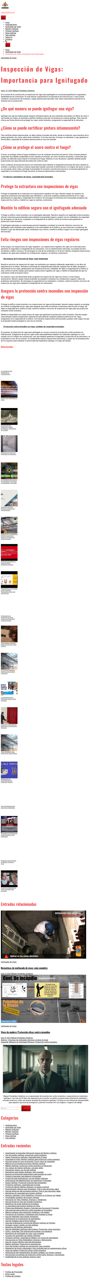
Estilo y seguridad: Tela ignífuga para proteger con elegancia (28, 1231)
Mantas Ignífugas (12, 1130)
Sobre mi (8, 37)
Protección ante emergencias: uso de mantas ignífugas (26, 1178)
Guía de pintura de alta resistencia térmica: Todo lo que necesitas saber (33, 1191)
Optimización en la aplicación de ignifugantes (22, 1219)
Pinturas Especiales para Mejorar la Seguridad (23, 1176)
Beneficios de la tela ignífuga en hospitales (22, 1204)
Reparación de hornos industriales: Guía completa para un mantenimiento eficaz (36, 1248)
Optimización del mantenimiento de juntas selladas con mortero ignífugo (33, 1253)
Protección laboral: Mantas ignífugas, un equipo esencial (27, 1187)
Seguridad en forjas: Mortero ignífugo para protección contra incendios (32, 1159)
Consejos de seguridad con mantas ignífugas (22, 1236)
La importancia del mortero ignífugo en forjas (22, 1206)
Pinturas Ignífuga (12, 31)
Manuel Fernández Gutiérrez (24, 91)
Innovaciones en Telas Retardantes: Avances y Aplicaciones (28, 1240)
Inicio (7, 22)
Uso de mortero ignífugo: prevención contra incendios (26, 1155)
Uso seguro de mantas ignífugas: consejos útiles (24, 1168)
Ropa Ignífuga (10, 33)
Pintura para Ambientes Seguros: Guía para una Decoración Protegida (32, 1208)
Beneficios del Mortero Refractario (18, 1227)
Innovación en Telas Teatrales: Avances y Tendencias (25, 1200)
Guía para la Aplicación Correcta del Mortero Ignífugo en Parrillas (30, 1223)
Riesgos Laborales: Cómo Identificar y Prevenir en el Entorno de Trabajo (33, 1195)
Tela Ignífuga (10, 35)
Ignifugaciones (11, 25)
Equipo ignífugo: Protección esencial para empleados (26, 1183)
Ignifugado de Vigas (13, 27)
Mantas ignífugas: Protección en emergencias (23, 1244)
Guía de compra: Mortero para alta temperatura (23, 1242)
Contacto (8, 39)
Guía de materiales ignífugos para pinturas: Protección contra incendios (32, 1229)
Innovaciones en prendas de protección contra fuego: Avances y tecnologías (34, 1255)
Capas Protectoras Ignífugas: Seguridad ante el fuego (26, 1157)
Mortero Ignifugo (11, 29)
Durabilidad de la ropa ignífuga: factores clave (23, 1257)
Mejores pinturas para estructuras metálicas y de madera (27, 1212)
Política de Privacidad (13, 1272)
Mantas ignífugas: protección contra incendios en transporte (28, 1166)
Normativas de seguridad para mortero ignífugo (23, 1193)
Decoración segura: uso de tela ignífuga (20, 1170)
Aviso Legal (10, 1274)
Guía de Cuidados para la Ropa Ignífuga (20, 1221)
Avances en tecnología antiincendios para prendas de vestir (28, 1174)
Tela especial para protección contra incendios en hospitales (28, 1210)
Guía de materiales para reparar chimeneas (21, 1217)
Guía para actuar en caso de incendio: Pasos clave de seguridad (30, 1162)
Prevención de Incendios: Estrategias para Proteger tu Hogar (28, 1214)
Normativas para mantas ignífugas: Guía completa (24, 1172)
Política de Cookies (13, 1276)
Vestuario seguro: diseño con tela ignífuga (21, 1225)
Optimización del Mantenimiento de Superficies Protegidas (28, 1181)
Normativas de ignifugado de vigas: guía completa (24, 968)
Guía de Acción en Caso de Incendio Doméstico (23, 1202)
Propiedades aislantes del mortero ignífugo (22, 1198)
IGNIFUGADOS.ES (8, 12)
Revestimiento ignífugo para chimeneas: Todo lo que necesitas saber (32, 1189)
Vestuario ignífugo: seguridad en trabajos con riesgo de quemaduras (31, 1238)
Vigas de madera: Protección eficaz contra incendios (25, 1032)
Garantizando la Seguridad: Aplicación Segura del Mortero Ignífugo (31, 1153)
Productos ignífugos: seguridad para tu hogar (22, 1185)
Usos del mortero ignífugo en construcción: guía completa (27, 1246)
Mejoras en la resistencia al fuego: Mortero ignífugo (25, 1164)
